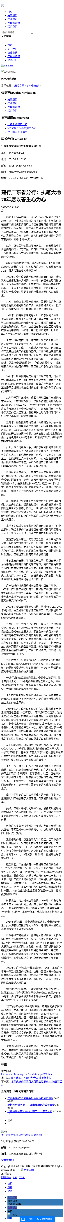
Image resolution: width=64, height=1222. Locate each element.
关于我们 (12, 15)
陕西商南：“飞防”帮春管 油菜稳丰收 (31, 1077)
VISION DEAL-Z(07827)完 (21, 128)
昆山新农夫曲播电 (17, 132)
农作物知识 (13, 23)
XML (22, 1177)
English (10, 65)
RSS (15, 1177)
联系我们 (12, 26)
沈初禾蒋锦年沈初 (17, 124)
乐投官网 (19, 85)
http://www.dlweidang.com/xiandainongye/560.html (26, 1074)
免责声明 (29, 1170)
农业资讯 (12, 19)
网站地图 (6, 1177)
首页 (9, 11)
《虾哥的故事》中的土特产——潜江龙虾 (29, 1111)
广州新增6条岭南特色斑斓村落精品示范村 (30, 1098)
